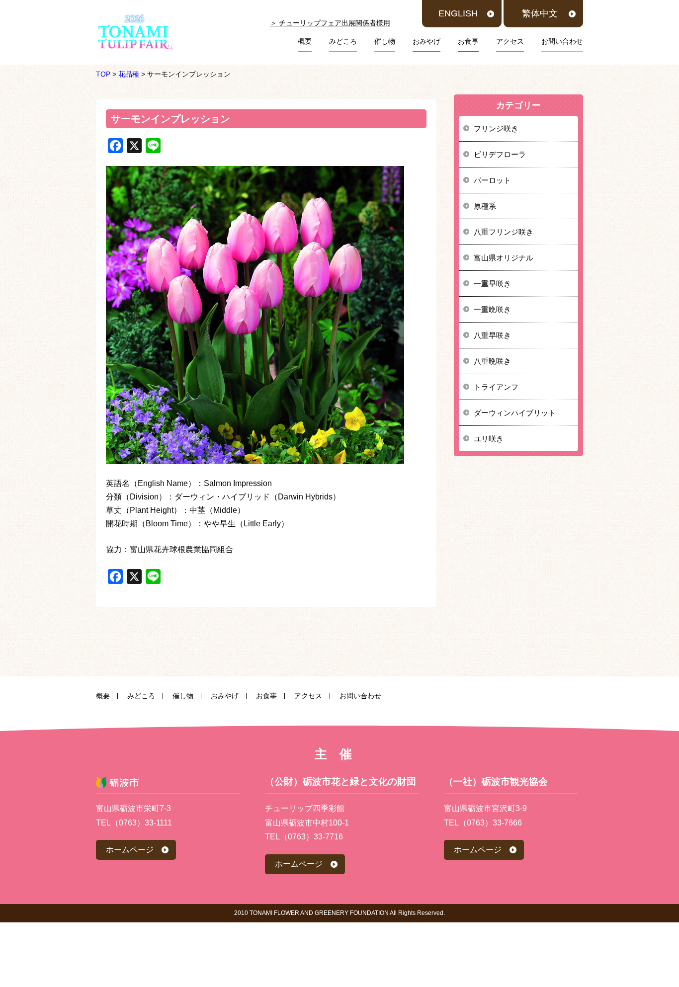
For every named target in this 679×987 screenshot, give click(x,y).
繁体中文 (540, 13)
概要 (305, 41)
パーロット (492, 180)
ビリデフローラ (500, 154)
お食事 (468, 41)
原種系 (485, 206)
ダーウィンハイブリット (515, 413)
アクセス (510, 41)
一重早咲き (492, 283)
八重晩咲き (492, 361)
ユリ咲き (489, 438)
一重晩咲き (492, 309)
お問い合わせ (562, 41)
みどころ (343, 41)
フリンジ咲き (496, 128)
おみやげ (426, 41)
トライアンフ (496, 387)
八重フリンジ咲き (503, 232)
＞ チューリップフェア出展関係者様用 (330, 23)
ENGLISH (458, 13)
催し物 (384, 41)
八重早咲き (492, 335)
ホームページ (130, 849)
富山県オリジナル (503, 257)
